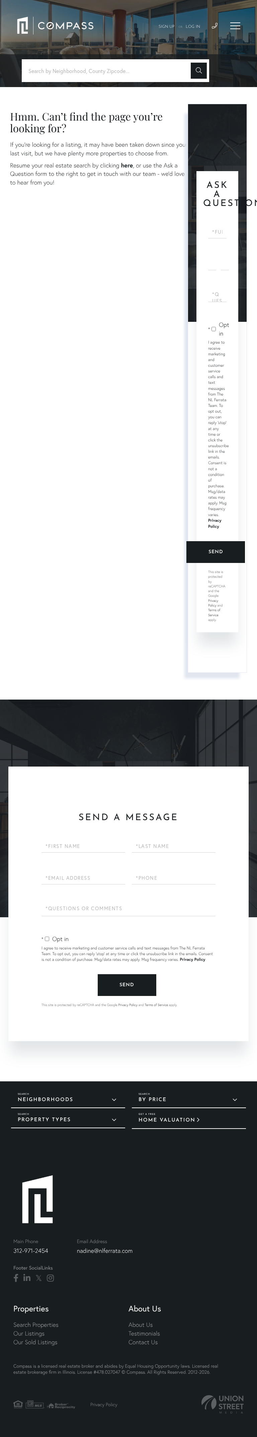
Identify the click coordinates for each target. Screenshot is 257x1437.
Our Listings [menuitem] (29, 1333)
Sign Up (167, 27)
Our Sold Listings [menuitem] (35, 1342)
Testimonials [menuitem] (144, 1333)
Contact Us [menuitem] (143, 1342)
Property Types (44, 1120)
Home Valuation (167, 1120)
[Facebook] (15, 1278)
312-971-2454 (30, 1250)
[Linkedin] (26, 1278)
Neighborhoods (45, 1099)
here (127, 165)
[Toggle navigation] (235, 25)
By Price (153, 1099)
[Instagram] (50, 1278)
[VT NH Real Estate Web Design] (222, 1404)
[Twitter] (38, 1278)
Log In (193, 27)
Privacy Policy (213, 602)
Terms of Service (156, 1005)
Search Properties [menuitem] (36, 1324)
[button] (199, 71)
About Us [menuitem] (140, 1324)
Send (215, 552)
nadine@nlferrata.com (105, 1250)
